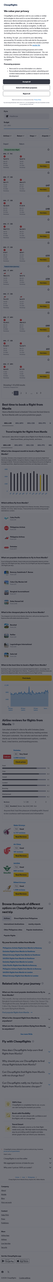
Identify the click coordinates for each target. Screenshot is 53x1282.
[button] (26, 81)
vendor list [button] (36, 45)
